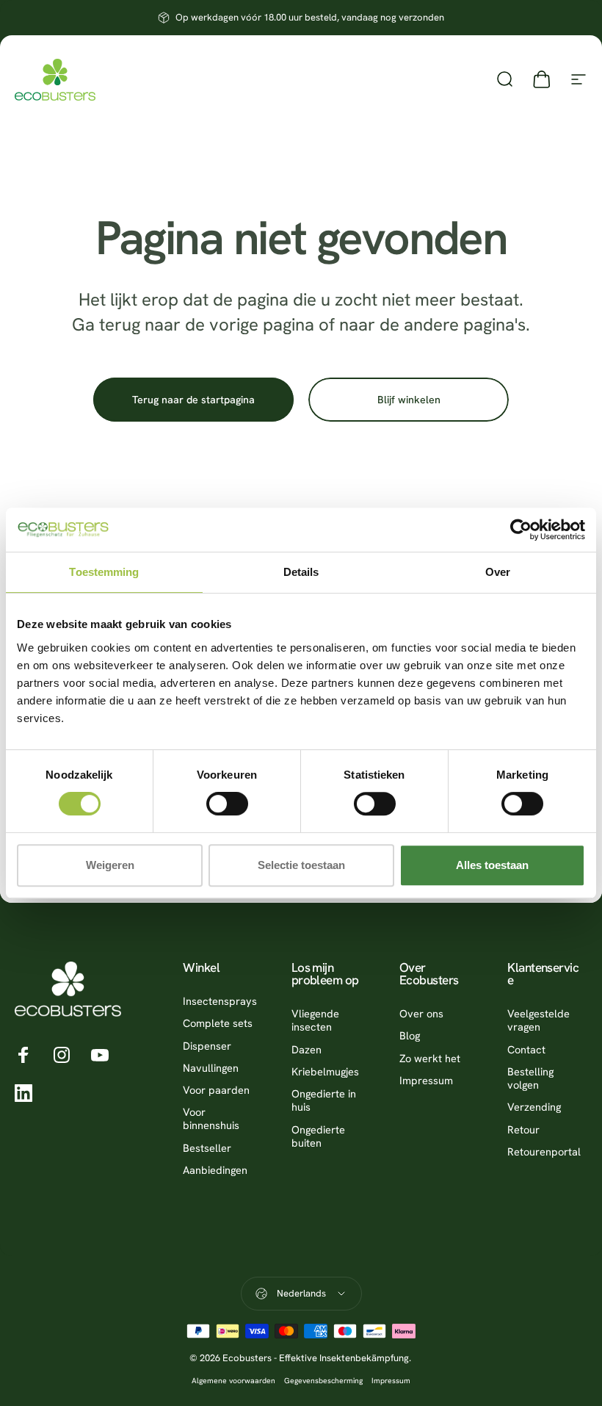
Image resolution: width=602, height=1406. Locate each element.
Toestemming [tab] (104, 572)
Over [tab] (497, 572)
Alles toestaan (492, 865)
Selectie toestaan (301, 865)
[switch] (227, 803)
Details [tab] (301, 572)
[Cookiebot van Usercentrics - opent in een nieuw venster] (521, 530)
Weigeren (110, 865)
